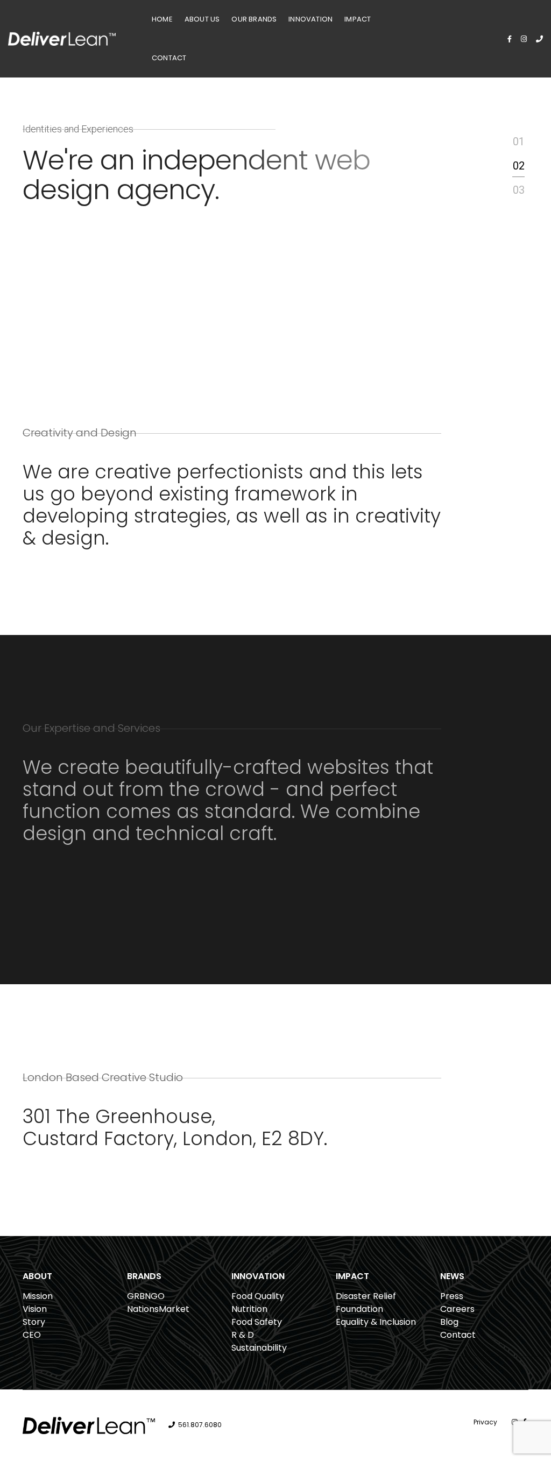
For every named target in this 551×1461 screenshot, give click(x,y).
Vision (35, 1309)
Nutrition (249, 1309)
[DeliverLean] (62, 38)
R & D (242, 1335)
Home (162, 19)
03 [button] (519, 189)
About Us (202, 19)
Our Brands (254, 19)
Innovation (310, 19)
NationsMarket (158, 1309)
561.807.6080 (200, 1424)
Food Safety (256, 1322)
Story (34, 1322)
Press (451, 1296)
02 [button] (519, 165)
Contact (169, 58)
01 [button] (519, 141)
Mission (38, 1296)
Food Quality (257, 1296)
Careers (457, 1309)
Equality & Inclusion (376, 1322)
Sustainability (259, 1348)
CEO (32, 1335)
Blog (449, 1322)
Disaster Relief (366, 1296)
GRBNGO (146, 1296)
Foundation (359, 1309)
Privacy (485, 1422)
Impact (357, 19)
